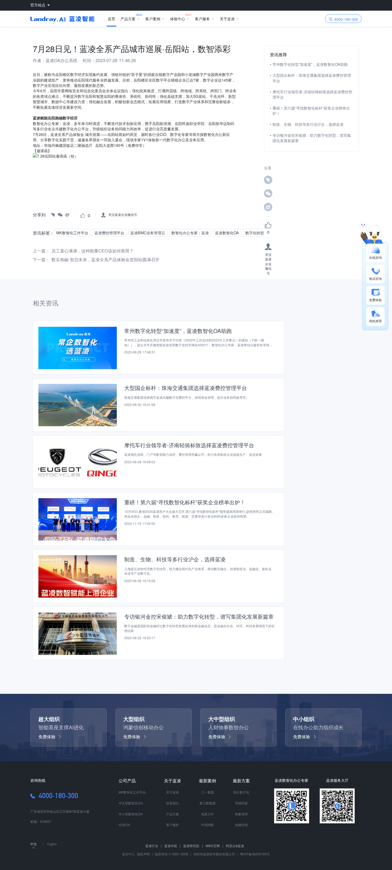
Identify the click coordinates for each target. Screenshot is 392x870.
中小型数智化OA (131, 814)
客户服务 (202, 18)
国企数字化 (241, 792)
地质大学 (207, 814)
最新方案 (241, 780)
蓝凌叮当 (153, 845)
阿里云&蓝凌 (235, 845)
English (52, 844)
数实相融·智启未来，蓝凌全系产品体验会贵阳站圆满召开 (105, 259)
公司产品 (127, 780)
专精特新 (241, 803)
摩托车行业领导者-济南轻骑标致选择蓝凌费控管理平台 (312, 94)
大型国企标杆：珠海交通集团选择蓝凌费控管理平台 (312, 77)
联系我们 (172, 803)
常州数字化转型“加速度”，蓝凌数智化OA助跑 (310, 64)
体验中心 (177, 18)
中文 (33, 844)
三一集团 (207, 792)
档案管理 (241, 814)
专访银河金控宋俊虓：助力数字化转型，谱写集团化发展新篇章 (312, 137)
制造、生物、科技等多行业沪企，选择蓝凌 (308, 124)
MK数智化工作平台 (132, 792)
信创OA (124, 824)
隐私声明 (143, 854)
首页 (111, 18)
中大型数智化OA (131, 803)
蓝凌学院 (172, 845)
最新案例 (207, 780)
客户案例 (152, 18)
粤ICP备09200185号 (255, 854)
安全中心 (128, 854)
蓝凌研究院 (193, 845)
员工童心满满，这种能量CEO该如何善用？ (92, 250)
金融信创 (241, 824)
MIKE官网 (214, 845)
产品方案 (128, 18)
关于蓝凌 (227, 18)
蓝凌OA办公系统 (61, 60)
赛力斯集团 (207, 803)
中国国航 (207, 824)
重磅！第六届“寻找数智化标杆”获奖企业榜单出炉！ (311, 110)
